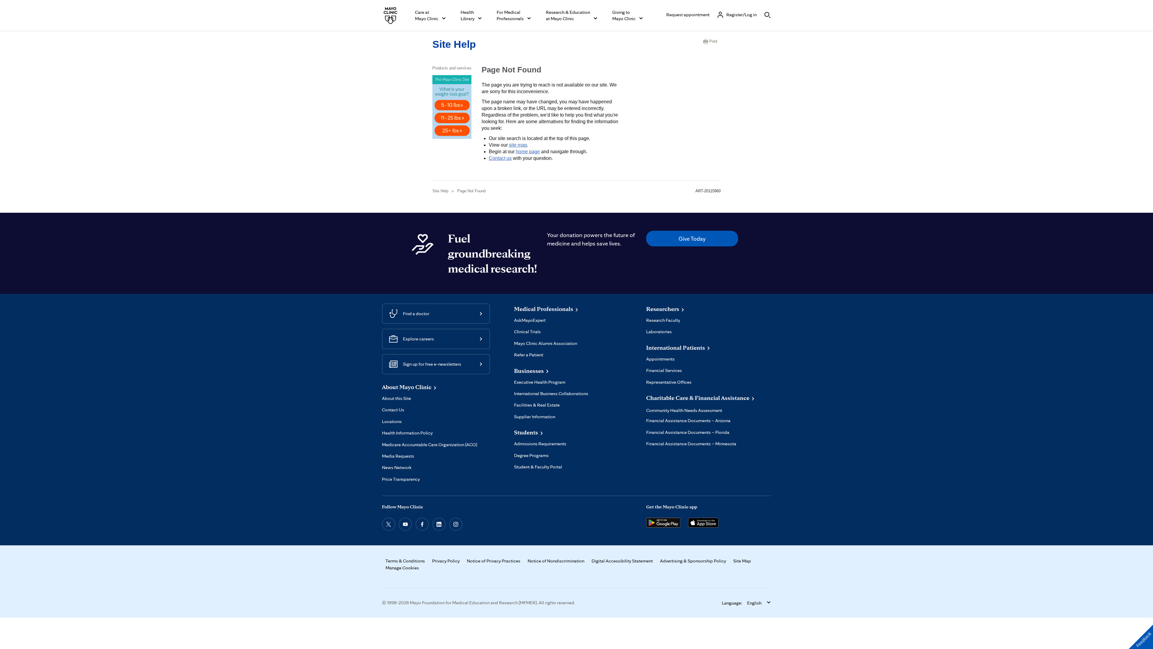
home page (528, 151)
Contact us (500, 158)
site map (518, 145)
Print (713, 41)
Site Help (454, 44)
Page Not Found (471, 191)
